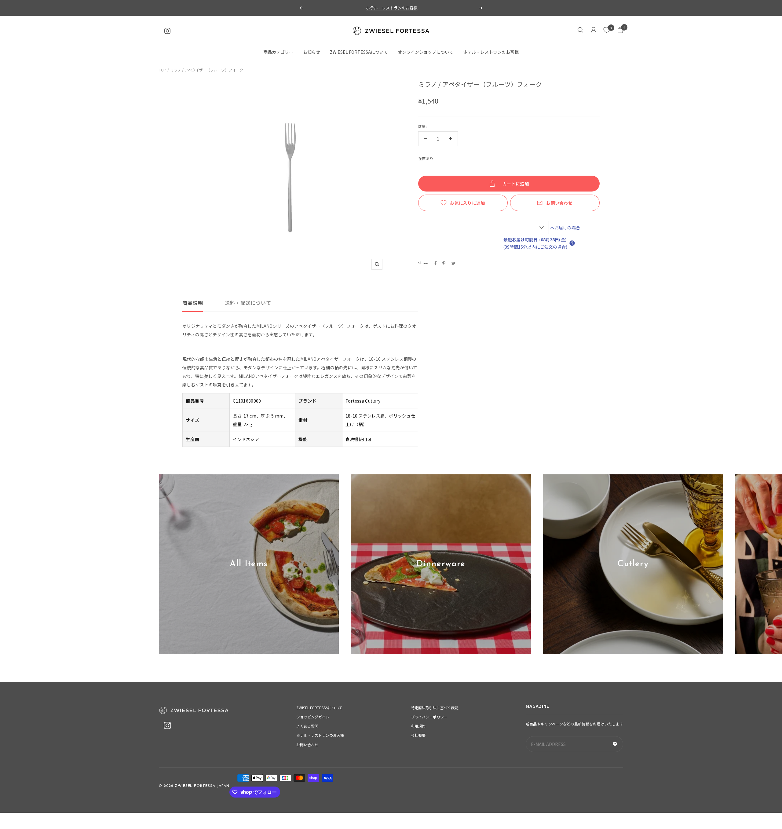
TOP (162, 69)
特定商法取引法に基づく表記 (435, 707)
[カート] (620, 31)
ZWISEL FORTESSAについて (319, 707)
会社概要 (418, 735)
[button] (572, 243)
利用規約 (418, 726)
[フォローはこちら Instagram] (167, 30)
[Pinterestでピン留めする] (443, 263)
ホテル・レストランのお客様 (392, 8)
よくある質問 (307, 726)
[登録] (615, 743)
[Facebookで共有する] (435, 263)
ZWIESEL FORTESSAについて (359, 52)
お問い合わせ (559, 203)
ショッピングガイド (312, 716)
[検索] (580, 31)
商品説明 (192, 302)
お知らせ (311, 52)
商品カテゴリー (278, 52)
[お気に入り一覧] (607, 30)
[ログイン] (593, 31)
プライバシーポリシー (429, 716)
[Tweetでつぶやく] (453, 263)
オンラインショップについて (425, 52)
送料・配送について (248, 302)
